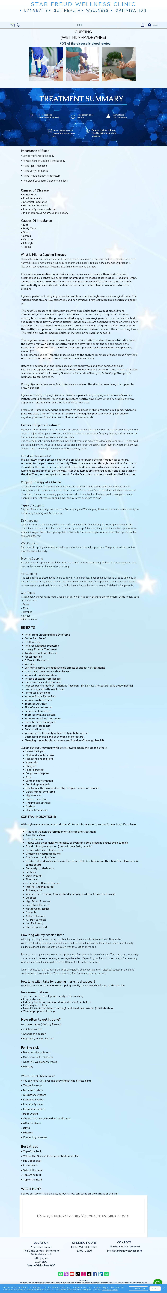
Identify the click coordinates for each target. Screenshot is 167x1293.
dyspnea (44, 773)
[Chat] (158, 1283)
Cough (29, 773)
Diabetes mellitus (36, 799)
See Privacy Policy (110, 1289)
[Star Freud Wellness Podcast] (66, 1274)
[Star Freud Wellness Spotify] (60, 1274)
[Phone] (18, 25)
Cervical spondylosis (38, 784)
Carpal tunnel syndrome (40, 792)
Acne (29, 777)
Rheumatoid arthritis (38, 803)
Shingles (31, 766)
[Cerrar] (163, 1288)
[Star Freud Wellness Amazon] (89, 1274)
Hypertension (34, 795)
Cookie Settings (138, 1288)
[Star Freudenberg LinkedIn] (101, 1274)
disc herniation (44, 781)
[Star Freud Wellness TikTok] (78, 1274)
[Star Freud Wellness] (72, 1274)
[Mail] (13, 25)
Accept (155, 1288)
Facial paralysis (35, 770)
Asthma (30, 806)
